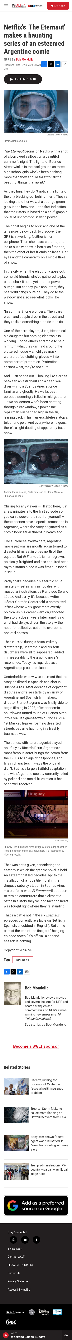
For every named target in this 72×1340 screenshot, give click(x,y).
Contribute (14, 1273)
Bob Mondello (24, 59)
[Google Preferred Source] (36, 1206)
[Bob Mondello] (12, 993)
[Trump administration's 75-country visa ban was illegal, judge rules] (16, 1171)
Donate (59, 5)
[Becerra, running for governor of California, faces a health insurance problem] (16, 1086)
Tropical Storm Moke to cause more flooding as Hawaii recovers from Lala (48, 1113)
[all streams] (67, 1335)
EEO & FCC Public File (20, 1265)
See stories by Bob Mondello (45, 1024)
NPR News (22, 959)
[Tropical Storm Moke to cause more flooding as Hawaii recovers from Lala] (16, 1115)
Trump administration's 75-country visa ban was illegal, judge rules (49, 1170)
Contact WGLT (16, 1256)
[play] (5, 1335)
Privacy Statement (19, 1281)
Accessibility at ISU (19, 1289)
